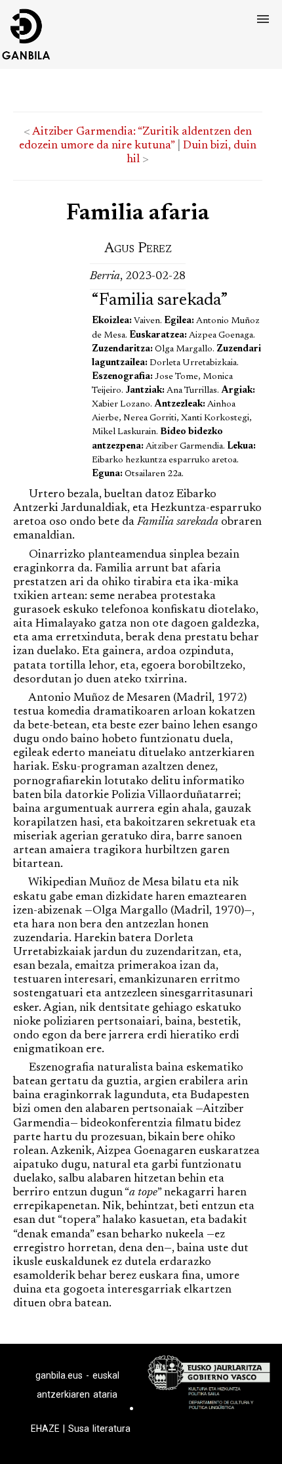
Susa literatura (99, 1428)
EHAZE (45, 1428)
